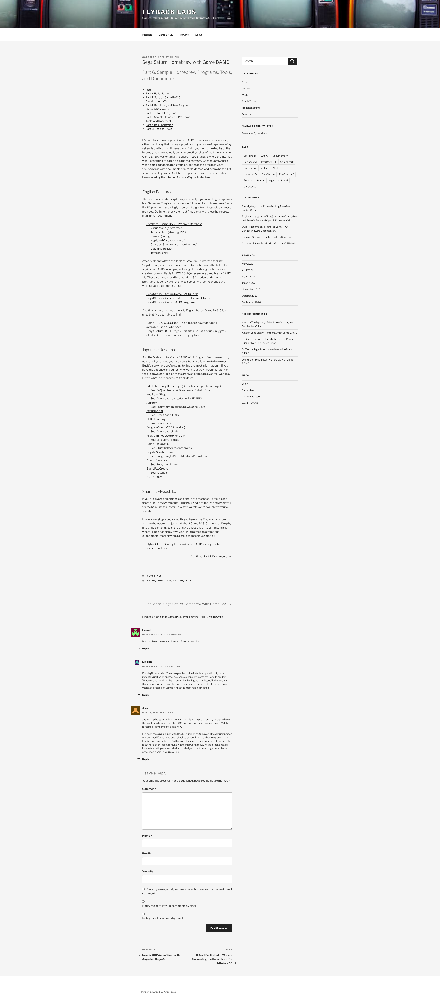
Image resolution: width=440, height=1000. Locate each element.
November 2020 (251, 289)
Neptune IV (158, 240)
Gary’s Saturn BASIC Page (162, 331)
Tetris (154, 252)
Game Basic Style (157, 443)
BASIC (151, 581)
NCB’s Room (154, 476)
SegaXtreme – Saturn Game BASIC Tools (172, 294)
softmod (283, 180)
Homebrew (164, 581)
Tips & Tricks (249, 101)
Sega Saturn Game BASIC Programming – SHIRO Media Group (188, 616)
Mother (264, 168)
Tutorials (147, 34)
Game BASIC (166, 34)
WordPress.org (250, 402)
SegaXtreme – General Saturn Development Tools (178, 298)
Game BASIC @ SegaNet (162, 322)
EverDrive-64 (268, 161)
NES (275, 168)
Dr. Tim (175, 57)
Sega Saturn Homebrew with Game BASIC (274, 332)
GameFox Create (157, 468)
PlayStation (268, 174)
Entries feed (248, 390)
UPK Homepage (156, 419)
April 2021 (247, 270)
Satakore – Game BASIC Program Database (174, 224)
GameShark (287, 161)
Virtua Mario (158, 228)
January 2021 (249, 282)
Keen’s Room (154, 411)
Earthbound (250, 161)
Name (147, 835)
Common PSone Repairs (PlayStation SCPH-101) (269, 243)
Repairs (248, 180)
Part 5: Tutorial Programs (161, 113)
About (198, 34)
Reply (145, 648)
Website (147, 871)
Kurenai (155, 236)
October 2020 (250, 295)
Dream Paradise (156, 460)
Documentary (280, 155)
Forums (184, 34)
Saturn (178, 581)
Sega (188, 581)
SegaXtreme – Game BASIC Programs (170, 302)
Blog (244, 82)
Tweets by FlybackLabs (254, 133)
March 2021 (248, 276)
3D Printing (250, 155)
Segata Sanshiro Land (160, 452)
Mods (245, 95)
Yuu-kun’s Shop (156, 394)
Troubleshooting (251, 107)
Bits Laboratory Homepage (163, 386)
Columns (156, 248)
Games (246, 88)
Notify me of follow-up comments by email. (169, 905)
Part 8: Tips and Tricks (159, 128)
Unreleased (250, 186)
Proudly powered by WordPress (158, 991)
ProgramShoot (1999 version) (165, 435)
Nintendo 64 (250, 174)
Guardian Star (159, 244)
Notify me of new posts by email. (162, 918)
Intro (149, 89)
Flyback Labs (169, 12)
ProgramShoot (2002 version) (165, 427)
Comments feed (251, 396)
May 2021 (247, 263)
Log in (245, 383)
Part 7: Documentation (159, 125)
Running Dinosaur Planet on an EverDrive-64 (266, 237)
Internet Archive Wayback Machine (188, 177)
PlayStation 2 (286, 174)
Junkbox (151, 402)
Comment (150, 789)
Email (147, 853)
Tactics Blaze (159, 232)
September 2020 (251, 302)
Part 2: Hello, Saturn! (158, 93)
